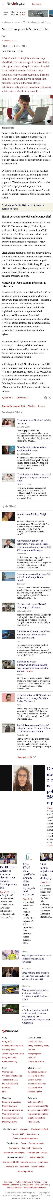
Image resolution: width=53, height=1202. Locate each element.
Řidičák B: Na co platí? (38, 1114)
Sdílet (18, 46)
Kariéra (37, 1182)
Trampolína (14, 1148)
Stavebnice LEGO (11, 1162)
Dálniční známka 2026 (38, 1106)
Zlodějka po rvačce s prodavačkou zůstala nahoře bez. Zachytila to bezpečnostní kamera (32, 666)
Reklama (27, 1182)
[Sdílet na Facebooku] (45, 397)
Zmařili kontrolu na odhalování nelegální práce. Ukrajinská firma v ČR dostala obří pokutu (34, 728)
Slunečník (25, 1148)
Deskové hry (12, 1167)
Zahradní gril (33, 1152)
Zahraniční (21, 584)
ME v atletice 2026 (10, 1084)
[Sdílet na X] (49, 397)
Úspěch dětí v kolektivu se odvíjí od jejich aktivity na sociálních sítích (34, 477)
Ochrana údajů (41, 1185)
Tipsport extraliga (10, 1080)
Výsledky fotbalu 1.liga (12, 1076)
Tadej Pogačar (34, 1053)
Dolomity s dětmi (9, 1122)
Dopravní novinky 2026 (38, 1110)
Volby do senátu (9, 1057)
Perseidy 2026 (18, 1134)
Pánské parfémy (25, 1171)
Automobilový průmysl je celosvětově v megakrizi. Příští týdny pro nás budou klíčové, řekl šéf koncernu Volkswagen (34, 545)
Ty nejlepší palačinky (37, 1072)
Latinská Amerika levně (12, 1118)
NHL (4, 1092)
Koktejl (19, 675)
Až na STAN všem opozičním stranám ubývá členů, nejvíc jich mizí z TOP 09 (29, 879)
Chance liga (7, 1072)
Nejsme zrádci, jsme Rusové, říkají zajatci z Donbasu (31, 605)
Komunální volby (9, 1061)
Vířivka (44, 1152)
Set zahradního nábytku (14, 1152)
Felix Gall (32, 1057)
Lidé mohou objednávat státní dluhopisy (46, 871)
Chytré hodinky (37, 1167)
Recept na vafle (35, 1088)
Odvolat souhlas (14, 1187)
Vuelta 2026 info (35, 1042)
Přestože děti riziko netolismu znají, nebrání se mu (32, 448)
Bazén (23, 1143)
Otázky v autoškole (36, 1118)
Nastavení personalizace (35, 1187)
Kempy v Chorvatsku (11, 1102)
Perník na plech (35, 1092)
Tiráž (44, 1182)
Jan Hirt (31, 1050)
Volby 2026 (7, 1042)
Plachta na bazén (36, 1143)
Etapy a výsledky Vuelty (38, 1046)
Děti (23, 406)
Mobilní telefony (37, 1157)
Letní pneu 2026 (35, 1102)
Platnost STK (34, 1122)
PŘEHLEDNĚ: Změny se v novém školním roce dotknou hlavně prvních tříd (8, 877)
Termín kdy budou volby (13, 1053)
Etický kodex (27, 1185)
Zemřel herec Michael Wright (32, 514)
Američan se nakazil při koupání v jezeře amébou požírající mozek (33, 577)
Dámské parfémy (28, 1162)
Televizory (24, 1167)
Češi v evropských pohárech (25, 1138)
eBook (7, 46)
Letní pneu (43, 1162)
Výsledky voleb (9, 1050)
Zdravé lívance (34, 1080)
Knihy (19, 705)
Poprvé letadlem (9, 1106)
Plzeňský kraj (22, 735)
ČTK (4, 36)
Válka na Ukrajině (24, 611)
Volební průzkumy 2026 (12, 1046)
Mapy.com (24, 1129)
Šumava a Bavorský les (12, 1110)
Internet (41, 406)
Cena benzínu (33, 1134)
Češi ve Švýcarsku (10, 1114)
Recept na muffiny (36, 1076)
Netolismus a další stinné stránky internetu (34, 421)
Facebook (8, 1182)
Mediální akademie (10, 1185)
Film (18, 518)
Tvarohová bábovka (37, 1084)
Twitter (18, 1182)
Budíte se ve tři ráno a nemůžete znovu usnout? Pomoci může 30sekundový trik (33, 634)
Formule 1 (6, 1088)
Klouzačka (37, 1148)
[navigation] (3, 4)
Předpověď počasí (39, 1129)
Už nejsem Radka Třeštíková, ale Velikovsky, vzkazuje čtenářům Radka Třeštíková (34, 698)
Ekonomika (21, 554)
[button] (26, 110)
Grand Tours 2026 (36, 1061)
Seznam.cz (36, 4)
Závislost (31, 406)
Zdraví (19, 641)
